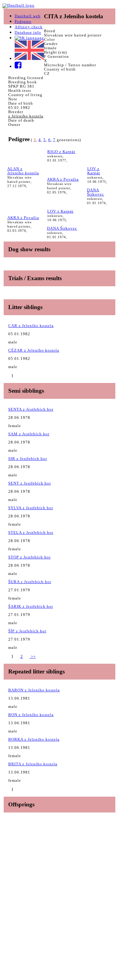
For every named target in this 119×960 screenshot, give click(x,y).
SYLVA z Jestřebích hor (30, 508)
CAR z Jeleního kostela (31, 325)
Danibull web (28, 16)
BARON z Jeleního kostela (34, 690)
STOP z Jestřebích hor (29, 557)
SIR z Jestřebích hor (27, 458)
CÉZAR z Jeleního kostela (33, 350)
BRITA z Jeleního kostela (32, 764)
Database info (28, 32)
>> (33, 656)
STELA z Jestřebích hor (30, 532)
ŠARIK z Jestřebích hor (30, 606)
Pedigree (23, 21)
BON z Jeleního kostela (31, 714)
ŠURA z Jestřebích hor (29, 581)
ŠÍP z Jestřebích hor (27, 631)
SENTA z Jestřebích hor (30, 409)
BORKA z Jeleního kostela (34, 739)
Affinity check (29, 27)
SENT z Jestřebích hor (29, 483)
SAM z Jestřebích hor (28, 434)
